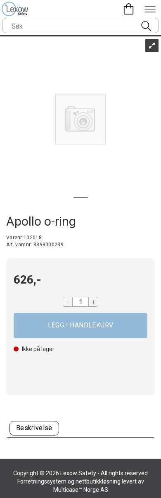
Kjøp (80, 325)
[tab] (34, 428)
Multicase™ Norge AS (80, 489)
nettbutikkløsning (98, 481)
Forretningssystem (41, 481)
